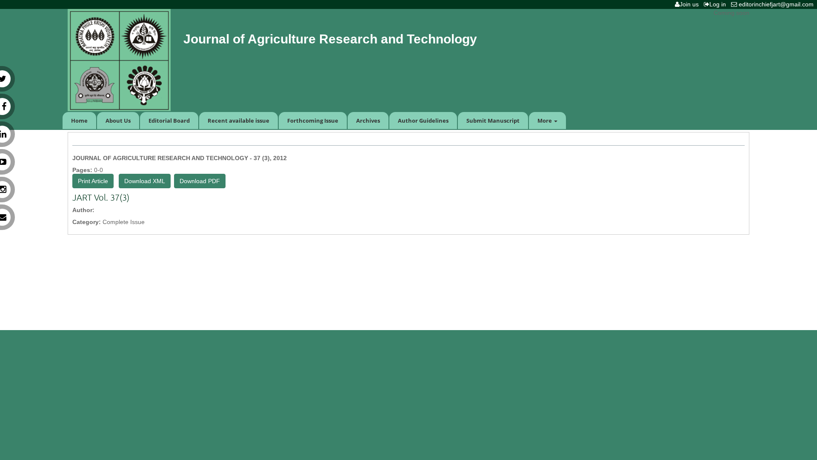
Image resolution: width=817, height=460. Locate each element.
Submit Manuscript (493, 120)
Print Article (93, 181)
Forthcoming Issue (312, 120)
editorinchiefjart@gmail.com (777, 4)
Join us (691, 4)
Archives (368, 120)
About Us (118, 120)
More (545, 120)
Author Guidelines (423, 120)
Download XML (144, 181)
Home (79, 120)
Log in (719, 4)
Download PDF (200, 181)
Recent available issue (238, 120)
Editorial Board (169, 120)
